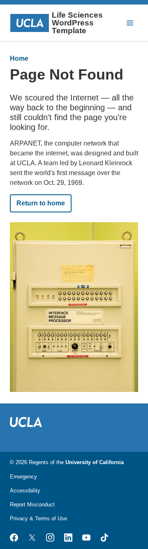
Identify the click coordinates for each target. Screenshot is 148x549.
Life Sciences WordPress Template (77, 22)
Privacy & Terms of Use (38, 518)
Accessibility (25, 490)
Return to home (40, 203)
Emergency (23, 477)
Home (19, 58)
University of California (94, 462)
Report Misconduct (32, 504)
